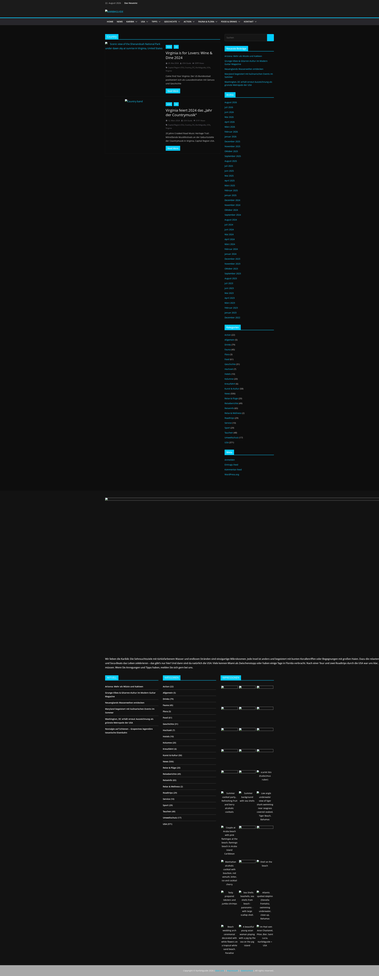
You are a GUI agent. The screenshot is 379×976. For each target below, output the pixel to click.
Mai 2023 (229, 293)
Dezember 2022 (232, 317)
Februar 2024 (231, 249)
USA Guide (186, 63)
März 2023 (230, 302)
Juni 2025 (229, 170)
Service (228, 422)
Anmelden (230, 459)
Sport (227, 427)
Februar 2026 (231, 131)
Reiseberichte (231, 403)
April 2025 (230, 180)
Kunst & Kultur (232, 388)
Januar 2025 (230, 195)
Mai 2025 (229, 175)
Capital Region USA (176, 67)
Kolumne (229, 378)
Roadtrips (229, 418)
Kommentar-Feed (233, 469)
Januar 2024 (230, 254)
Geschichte (230, 364)
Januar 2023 (230, 312)
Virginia (169, 71)
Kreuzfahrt (230, 383)
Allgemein (230, 339)
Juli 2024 (229, 224)
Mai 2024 (229, 234)
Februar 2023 (231, 307)
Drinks (228, 344)
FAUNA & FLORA (206, 21)
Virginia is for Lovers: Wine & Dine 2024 (189, 55)
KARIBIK (130, 21)
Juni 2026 (229, 112)
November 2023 (232, 263)
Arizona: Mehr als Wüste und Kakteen (243, 56)
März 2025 (230, 185)
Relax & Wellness (233, 413)
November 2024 (232, 205)
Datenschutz (247, 970)
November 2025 (232, 146)
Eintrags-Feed (231, 464)
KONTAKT (248, 21)
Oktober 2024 (231, 210)
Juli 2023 (229, 283)
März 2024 (230, 244)
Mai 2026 (229, 117)
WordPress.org (232, 474)
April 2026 (230, 121)
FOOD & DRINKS (229, 21)
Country (188, 67)
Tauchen (229, 432)
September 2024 (233, 214)
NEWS (120, 21)
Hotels (228, 374)
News (169, 47)
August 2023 (231, 278)
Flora (227, 354)
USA (143, 21)
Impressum (232, 970)
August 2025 (231, 161)
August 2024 (231, 219)
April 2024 (230, 239)
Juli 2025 (229, 165)
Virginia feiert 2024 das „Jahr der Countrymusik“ (189, 112)
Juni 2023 (229, 288)
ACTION (187, 21)
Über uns (219, 970)
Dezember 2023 (232, 258)
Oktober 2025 (231, 151)
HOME (110, 21)
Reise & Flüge (231, 398)
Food (227, 359)
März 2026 (230, 126)
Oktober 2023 (231, 268)
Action (228, 334)
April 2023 (230, 298)
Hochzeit (229, 369)
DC (193, 67)
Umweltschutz (232, 437)
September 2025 (233, 156)
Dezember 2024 (232, 200)
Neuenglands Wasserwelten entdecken (244, 69)
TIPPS (154, 21)
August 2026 (231, 102)
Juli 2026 (229, 107)
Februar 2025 (231, 190)
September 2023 (233, 273)
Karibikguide (201, 67)
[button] (135, 22)
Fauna (228, 349)
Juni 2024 (229, 229)
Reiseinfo (229, 408)
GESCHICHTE (170, 21)
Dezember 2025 (232, 141)
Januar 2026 (230, 136)
